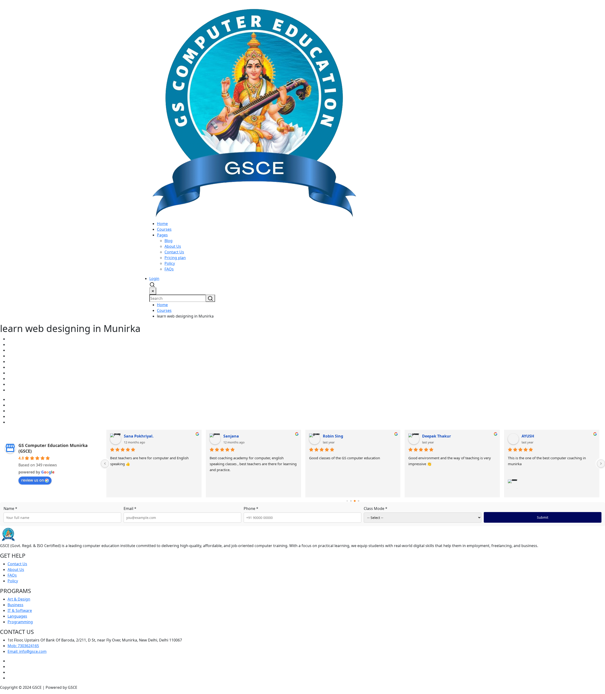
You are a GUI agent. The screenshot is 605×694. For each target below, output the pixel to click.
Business (15, 604)
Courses (164, 229)
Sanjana (231, 436)
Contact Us (174, 252)
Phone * (251, 508)
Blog (168, 240)
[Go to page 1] (351, 501)
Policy (169, 263)
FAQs (169, 269)
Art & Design (19, 599)
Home (162, 223)
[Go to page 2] (355, 501)
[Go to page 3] (358, 501)
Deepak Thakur (436, 436)
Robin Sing (333, 436)
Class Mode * (375, 508)
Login (154, 278)
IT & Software (20, 610)
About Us (172, 246)
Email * (130, 508)
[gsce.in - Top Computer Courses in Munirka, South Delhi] (254, 110)
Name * (10, 508)
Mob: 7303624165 (23, 645)
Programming (20, 621)
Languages (17, 616)
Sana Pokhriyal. (139, 436)
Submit (542, 517)
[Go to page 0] (347, 501)
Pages (162, 235)
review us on (32, 480)
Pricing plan (175, 257)
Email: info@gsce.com (27, 651)
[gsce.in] (8, 534)
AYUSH (528, 436)
